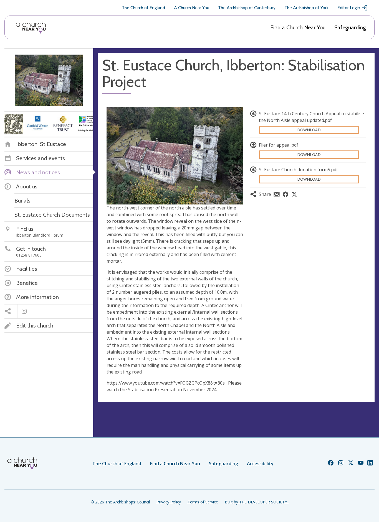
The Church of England (143, 7)
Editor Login (348, 7)
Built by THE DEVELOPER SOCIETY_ (257, 502)
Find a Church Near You (297, 27)
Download (309, 129)
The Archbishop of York (306, 7)
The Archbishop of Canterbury (247, 7)
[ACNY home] (31, 27)
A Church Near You (191, 7)
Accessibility (260, 463)
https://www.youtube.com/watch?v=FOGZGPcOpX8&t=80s (166, 383)
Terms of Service (203, 502)
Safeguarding (350, 27)
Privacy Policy (168, 502)
